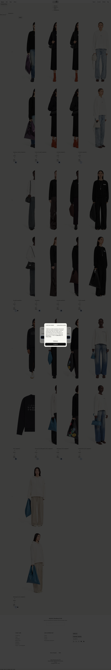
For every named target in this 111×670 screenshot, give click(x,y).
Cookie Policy (58, 335)
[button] (61, 325)
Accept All (55, 344)
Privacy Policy (48, 336)
